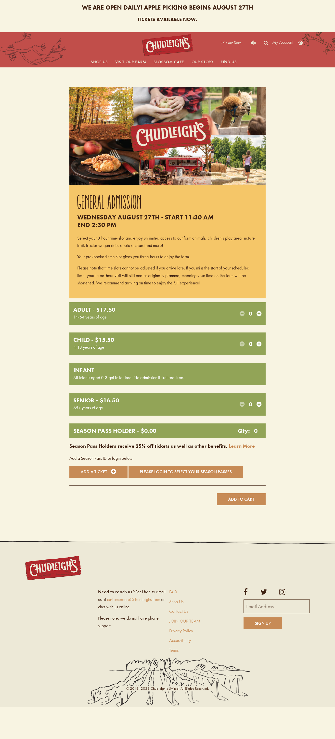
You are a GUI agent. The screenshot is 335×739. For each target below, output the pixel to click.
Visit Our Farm (130, 61)
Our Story (203, 61)
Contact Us (178, 611)
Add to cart (241, 499)
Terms (174, 650)
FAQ (173, 592)
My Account (282, 42)
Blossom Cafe (169, 61)
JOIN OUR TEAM (184, 621)
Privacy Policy (181, 631)
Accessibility (180, 640)
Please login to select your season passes (186, 471)
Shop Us (99, 61)
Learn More (242, 446)
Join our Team (231, 42)
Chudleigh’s (167, 45)
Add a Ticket (94, 471)
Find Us (229, 61)
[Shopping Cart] (300, 42)
